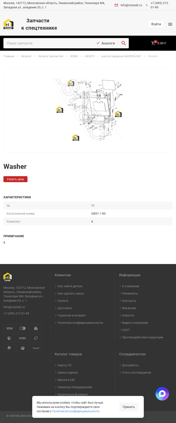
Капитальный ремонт (73, 394)
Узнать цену (15, 179)
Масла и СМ (66, 380)
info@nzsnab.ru (131, 5)
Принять (129, 407)
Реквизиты (130, 293)
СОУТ (126, 330)
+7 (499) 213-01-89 (16, 313)
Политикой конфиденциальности (75, 411)
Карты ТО (64, 365)
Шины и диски (68, 372)
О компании (130, 286)
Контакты (129, 301)
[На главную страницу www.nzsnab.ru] (8, 24)
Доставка (65, 308)
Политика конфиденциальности (80, 323)
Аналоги (108, 43)
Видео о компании (135, 323)
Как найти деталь (70, 286)
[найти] (123, 43)
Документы (130, 365)
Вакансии (129, 308)
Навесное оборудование (75, 387)
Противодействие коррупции (142, 337)
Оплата (63, 301)
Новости (128, 315)
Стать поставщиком (136, 372)
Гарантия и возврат (72, 315)
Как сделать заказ (71, 293)
